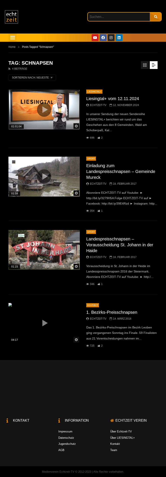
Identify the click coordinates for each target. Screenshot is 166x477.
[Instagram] (111, 37)
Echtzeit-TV (98, 105)
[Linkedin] (119, 37)
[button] (12, 38)
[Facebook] (103, 37)
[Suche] (155, 17)
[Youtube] (95, 37)
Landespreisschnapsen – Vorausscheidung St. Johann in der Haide (119, 245)
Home (12, 46)
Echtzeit (92, 305)
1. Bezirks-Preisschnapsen (111, 312)
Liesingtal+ (94, 91)
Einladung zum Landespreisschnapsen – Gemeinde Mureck (120, 171)
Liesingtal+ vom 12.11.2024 (112, 98)
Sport (91, 158)
